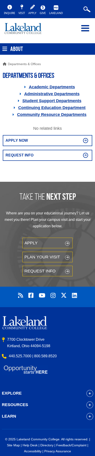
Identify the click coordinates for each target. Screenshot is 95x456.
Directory (46, 445)
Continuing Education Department (52, 107)
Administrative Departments (52, 94)
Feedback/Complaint (71, 445)
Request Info (19, 155)
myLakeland (26, 30)
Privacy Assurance (57, 451)
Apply (31, 243)
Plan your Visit (42, 257)
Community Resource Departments (51, 114)
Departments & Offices (24, 64)
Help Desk (30, 445)
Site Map (13, 445)
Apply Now (17, 140)
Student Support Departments (51, 100)
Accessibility (33, 451)
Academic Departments (52, 87)
